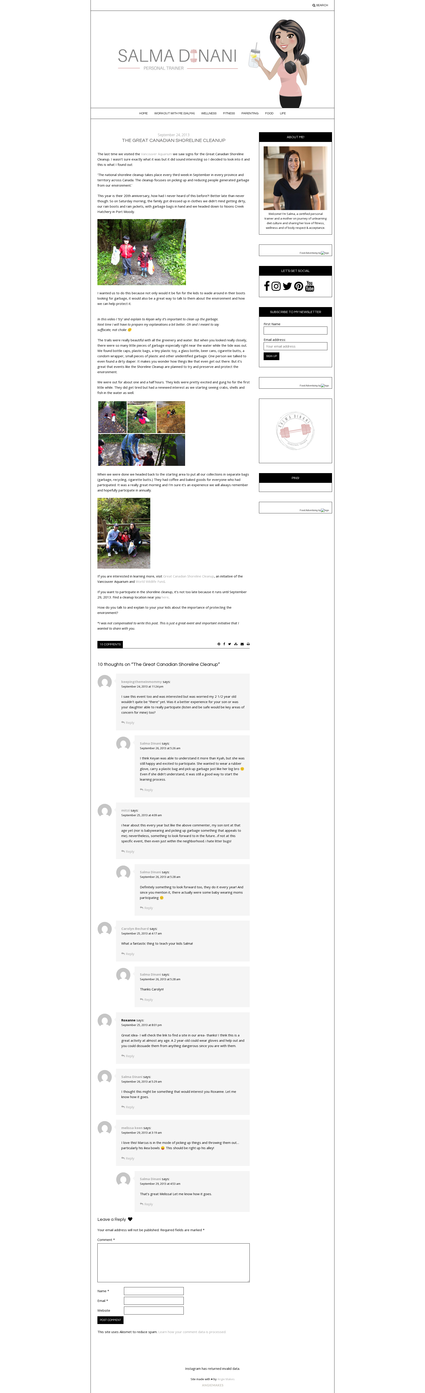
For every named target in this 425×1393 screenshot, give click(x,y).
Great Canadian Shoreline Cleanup (188, 576)
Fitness (229, 113)
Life (283, 113)
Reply (130, 722)
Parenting (250, 113)
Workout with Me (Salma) (174, 113)
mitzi (125, 810)
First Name (272, 324)
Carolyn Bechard (135, 928)
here (165, 597)
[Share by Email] (242, 644)
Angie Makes (226, 1379)
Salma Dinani (150, 743)
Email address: (275, 339)
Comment (106, 1239)
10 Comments (110, 644)
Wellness (208, 113)
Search (321, 5)
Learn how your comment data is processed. (192, 1332)
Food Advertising (309, 253)
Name (103, 1291)
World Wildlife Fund (150, 581)
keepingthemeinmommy (141, 681)
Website (103, 1310)
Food (269, 113)
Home (143, 113)
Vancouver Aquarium (156, 154)
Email (102, 1300)
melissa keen (132, 1127)
